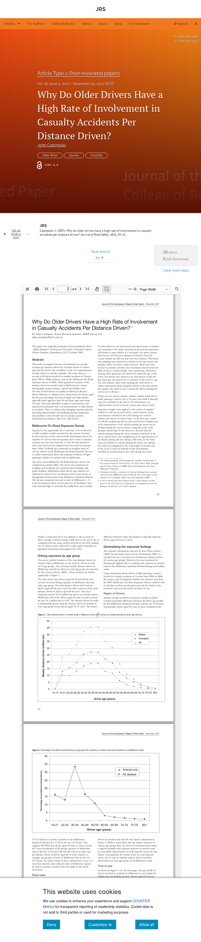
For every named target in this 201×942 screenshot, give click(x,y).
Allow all (148, 924)
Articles (9, 23)
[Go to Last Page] (87, 289)
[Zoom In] (135, 289)
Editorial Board (63, 23)
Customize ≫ (102, 924)
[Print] (37, 289)
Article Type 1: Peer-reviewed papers (78, 73)
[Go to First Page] (47, 289)
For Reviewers (140, 23)
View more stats (176, 270)
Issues (102, 23)
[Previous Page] (53, 289)
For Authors (36, 23)
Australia (96, 155)
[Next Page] (80, 289)
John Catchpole (51, 145)
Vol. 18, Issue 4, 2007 (53, 84)
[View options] (27, 289)
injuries (74, 155)
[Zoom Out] (130, 289)
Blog (118, 23)
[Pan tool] (96, 289)
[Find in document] (177, 289)
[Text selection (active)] (106, 289)
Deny (53, 924)
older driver (50, 155)
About (86, 23)
